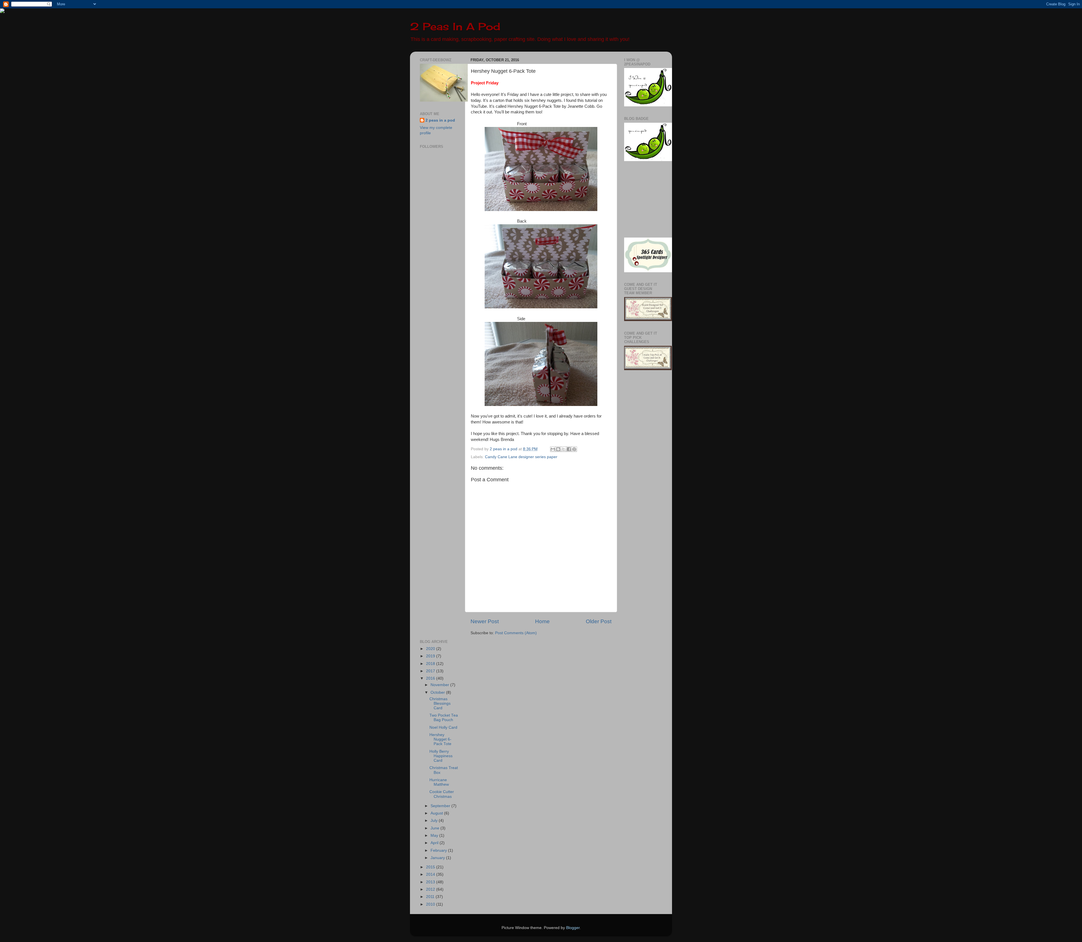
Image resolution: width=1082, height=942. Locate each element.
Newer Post (485, 621)
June (435, 828)
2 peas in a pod (440, 120)
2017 (431, 671)
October (438, 692)
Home (542, 621)
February (439, 850)
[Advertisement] (437, 287)
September (441, 806)
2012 (431, 889)
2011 (431, 897)
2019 (431, 656)
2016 (431, 678)
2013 (431, 882)
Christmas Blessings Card (440, 703)
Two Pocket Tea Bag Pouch (443, 717)
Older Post (598, 621)
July (435, 820)
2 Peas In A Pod (455, 26)
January (438, 858)
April (435, 843)
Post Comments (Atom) (516, 633)
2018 (431, 664)
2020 (431, 649)
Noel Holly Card (443, 727)
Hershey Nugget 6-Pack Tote (440, 739)
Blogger (573, 928)
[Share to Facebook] (569, 449)
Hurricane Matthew (439, 782)
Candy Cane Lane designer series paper (521, 457)
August (437, 813)
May (435, 835)
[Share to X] (563, 449)
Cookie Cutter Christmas (441, 794)
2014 (431, 874)
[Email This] (553, 449)
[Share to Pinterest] (574, 449)
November (440, 685)
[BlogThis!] (558, 449)
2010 (431, 904)
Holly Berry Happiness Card (441, 756)
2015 (431, 867)
